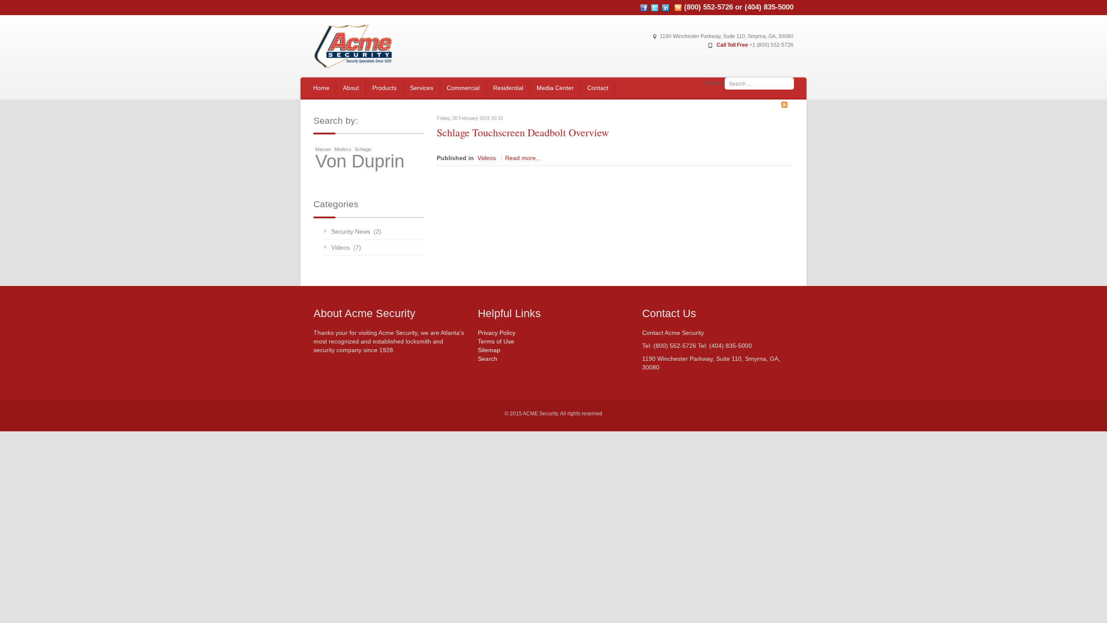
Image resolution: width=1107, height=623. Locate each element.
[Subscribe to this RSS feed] (784, 104)
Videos (486, 157)
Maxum (323, 149)
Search (715, 82)
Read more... (523, 157)
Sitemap (489, 350)
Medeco (342, 149)
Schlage (363, 149)
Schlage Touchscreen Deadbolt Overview (523, 132)
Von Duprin (359, 161)
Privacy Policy (496, 332)
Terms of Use (496, 341)
